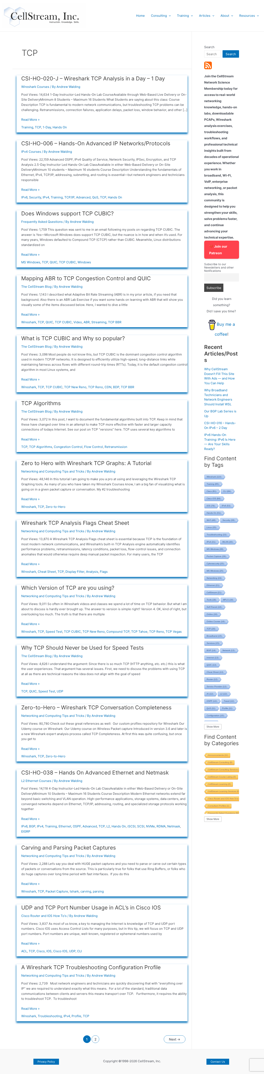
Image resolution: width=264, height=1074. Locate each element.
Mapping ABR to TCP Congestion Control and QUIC (86, 278)
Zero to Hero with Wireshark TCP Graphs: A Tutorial (86, 463)
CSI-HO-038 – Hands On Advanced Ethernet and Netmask (95, 772)
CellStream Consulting (220, 762)
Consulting (159, 16)
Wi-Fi (211, 520)
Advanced (83, 197)
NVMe (150, 826)
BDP (116, 387)
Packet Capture (57, 891)
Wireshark (28, 322)
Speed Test (54, 632)
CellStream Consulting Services (225, 770)
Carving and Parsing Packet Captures (68, 847)
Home (140, 16)
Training (183, 16)
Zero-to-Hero (55, 507)
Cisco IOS (60, 951)
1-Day (47, 127)
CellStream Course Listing (222, 777)
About (224, 16)
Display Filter (74, 572)
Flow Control (93, 447)
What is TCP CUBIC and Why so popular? (73, 338)
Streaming (98, 322)
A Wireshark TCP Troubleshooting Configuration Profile (91, 967)
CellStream (214, 592)
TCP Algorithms (41, 403)
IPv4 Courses (31, 152)
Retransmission (116, 447)
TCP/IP (69, 197)
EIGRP (25, 831)
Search (209, 47)
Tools (211, 600)
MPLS (228, 600)
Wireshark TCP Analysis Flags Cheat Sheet (75, 523)
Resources (247, 16)
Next (174, 1039)
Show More (212, 726)
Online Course (216, 621)
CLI (79, 951)
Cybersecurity (215, 563)
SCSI (140, 826)
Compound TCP (118, 632)
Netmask (173, 826)
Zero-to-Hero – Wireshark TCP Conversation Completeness (96, 707)
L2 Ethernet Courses (36, 781)
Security (35, 197)
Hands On (60, 127)
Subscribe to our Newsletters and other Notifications (219, 267)
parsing (98, 891)
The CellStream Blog (36, 287)
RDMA (161, 826)
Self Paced (214, 607)
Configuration (215, 715)
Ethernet (65, 826)
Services (213, 643)
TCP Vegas (174, 632)
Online (212, 614)
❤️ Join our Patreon (218, 249)
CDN (108, 387)
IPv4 (46, 197)
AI (210, 694)
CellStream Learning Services (223, 791)
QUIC (53, 262)
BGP (32, 826)
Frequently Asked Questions (42, 222)
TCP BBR (114, 322)
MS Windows (30, 262)
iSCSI (131, 826)
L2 (108, 826)
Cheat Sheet (47, 572)
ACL (24, 951)
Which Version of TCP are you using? (67, 588)
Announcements (218, 755)
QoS (95, 197)
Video (77, 322)
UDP (60, 691)
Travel (229, 701)
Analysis (92, 572)
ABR (87, 322)
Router (212, 679)
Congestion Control (68, 447)
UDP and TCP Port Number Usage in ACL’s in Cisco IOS (91, 907)
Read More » (30, 119)
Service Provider (216, 686)
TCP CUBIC (67, 262)
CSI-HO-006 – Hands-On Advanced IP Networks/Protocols (95, 143)
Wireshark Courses (35, 87)
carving (85, 891)
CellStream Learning (219, 784)
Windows (84, 262)
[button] (169, 15)
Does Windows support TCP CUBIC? (67, 213)
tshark (74, 891)
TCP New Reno (75, 387)
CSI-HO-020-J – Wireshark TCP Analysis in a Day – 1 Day (93, 78)
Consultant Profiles (218, 806)
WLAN (227, 542)
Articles (204, 16)
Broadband (214, 636)
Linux (211, 527)
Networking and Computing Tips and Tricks (52, 471)
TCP (38, 127)
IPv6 (24, 197)
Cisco (41, 951)
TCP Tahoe (139, 632)
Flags (104, 572)
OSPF (77, 826)
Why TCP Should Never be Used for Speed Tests (82, 647)
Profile (76, 1016)
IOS (49, 951)
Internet (212, 657)
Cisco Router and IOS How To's (44, 916)
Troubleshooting (50, 1016)
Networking (214, 578)
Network (229, 650)
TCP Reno (95, 387)
